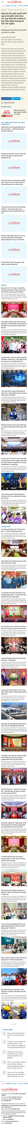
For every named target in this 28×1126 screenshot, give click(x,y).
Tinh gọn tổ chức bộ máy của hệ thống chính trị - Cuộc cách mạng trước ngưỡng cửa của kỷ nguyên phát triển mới (13, 210)
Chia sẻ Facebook (7, 98)
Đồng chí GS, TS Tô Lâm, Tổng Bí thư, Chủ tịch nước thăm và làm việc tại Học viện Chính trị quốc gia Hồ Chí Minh (13, 290)
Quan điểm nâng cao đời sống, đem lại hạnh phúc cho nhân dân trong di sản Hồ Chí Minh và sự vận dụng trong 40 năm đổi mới (14, 324)
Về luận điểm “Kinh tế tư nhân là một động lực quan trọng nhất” (12, 263)
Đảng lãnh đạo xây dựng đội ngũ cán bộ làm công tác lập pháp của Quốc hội (13, 724)
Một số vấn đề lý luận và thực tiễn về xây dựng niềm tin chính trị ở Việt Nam (14, 959)
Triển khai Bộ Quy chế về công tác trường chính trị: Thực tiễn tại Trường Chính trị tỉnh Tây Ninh (13, 858)
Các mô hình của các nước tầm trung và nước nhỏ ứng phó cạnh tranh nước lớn (13, 627)
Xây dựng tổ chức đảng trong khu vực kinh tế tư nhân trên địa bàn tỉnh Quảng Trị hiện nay (13, 892)
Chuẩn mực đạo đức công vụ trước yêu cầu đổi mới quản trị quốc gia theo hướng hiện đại (13, 155)
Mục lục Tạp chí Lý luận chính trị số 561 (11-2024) (20, 112)
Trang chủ (3, 10)
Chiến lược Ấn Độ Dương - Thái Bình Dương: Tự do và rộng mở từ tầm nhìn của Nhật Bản (15, 1055)
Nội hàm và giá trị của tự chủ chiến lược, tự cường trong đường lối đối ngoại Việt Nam (14, 427)
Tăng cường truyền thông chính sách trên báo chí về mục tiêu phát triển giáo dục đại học (13, 496)
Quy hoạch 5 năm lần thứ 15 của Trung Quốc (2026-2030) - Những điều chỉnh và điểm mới (14, 692)
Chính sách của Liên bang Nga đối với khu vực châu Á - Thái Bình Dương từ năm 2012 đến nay (13, 129)
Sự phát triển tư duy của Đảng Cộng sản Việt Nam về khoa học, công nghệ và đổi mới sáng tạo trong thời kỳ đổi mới (14, 359)
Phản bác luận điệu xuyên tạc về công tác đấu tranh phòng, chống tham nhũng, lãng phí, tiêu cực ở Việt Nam (13, 237)
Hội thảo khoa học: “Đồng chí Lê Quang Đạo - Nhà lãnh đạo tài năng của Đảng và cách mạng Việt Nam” (13, 791)
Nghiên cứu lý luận (10, 5)
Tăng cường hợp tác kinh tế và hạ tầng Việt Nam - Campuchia (13, 659)
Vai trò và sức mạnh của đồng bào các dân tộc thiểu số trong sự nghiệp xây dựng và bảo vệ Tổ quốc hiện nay (16, 1065)
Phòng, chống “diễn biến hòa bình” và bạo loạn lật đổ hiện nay (16, 1035)
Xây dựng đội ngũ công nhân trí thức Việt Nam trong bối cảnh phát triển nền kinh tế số (13, 991)
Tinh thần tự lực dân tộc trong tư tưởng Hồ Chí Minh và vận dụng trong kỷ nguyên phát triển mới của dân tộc (13, 757)
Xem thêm (14, 1024)
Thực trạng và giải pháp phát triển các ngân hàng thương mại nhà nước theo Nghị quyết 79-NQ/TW (13, 926)
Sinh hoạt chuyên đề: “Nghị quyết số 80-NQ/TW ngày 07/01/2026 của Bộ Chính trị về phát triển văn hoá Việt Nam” (14, 825)
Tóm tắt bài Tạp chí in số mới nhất (16, 10)
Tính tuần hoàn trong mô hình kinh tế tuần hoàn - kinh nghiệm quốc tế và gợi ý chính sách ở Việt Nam (14, 393)
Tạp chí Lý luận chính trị (9, 102)
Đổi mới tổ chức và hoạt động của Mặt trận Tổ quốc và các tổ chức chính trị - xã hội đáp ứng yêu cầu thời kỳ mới (13, 182)
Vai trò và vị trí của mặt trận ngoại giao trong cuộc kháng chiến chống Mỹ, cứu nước (16, 1074)
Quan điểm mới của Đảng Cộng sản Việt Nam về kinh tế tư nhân (13, 562)
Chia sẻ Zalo (17, 98)
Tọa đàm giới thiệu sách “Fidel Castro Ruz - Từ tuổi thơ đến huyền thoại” (13, 530)
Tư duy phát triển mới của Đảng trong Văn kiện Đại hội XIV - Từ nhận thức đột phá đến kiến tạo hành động (13, 594)
